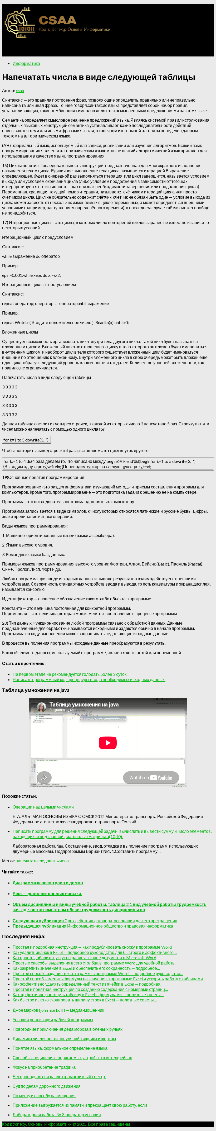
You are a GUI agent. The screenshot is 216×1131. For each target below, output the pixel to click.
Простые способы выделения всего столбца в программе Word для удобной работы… (96, 962)
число (63, 860)
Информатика (26, 63)
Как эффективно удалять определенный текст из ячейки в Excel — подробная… (88, 983)
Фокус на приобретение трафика (44, 1067)
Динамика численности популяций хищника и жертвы (64, 1038)
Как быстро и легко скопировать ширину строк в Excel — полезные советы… (85, 999)
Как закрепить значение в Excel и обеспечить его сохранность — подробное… (86, 968)
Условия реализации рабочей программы (53, 1019)
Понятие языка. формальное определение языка (60, 1048)
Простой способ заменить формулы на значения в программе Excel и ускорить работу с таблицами (108, 978)
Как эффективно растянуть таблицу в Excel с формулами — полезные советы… (88, 994)
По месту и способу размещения (44, 1095)
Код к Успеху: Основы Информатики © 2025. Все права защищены (66, 1124)
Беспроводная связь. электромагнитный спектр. (59, 1076)
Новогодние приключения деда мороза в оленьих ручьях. (68, 1029)
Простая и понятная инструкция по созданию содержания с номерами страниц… (90, 989)
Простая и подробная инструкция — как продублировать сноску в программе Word (92, 946)
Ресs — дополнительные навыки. (47, 893)
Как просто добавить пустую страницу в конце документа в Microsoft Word (84, 957)
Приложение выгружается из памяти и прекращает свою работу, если (80, 1105)
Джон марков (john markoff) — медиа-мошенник (58, 1010)
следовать (47, 860)
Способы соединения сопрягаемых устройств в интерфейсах (72, 1057)
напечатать (26, 860)
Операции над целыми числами (43, 806)
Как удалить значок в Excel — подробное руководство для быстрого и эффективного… (95, 952)
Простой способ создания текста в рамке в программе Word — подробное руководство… (98, 973)
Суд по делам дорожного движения (47, 1086)
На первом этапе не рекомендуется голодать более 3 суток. (70, 674)
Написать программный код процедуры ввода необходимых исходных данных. (89, 679)
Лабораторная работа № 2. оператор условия (57, 1114)
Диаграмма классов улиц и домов (48, 882)
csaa (20, 90)
